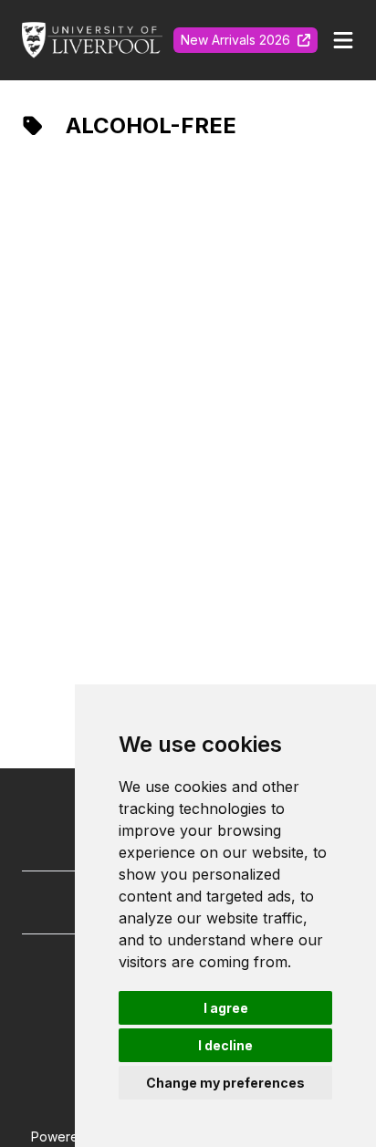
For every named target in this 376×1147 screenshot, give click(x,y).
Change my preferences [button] (225, 1082)
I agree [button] (226, 1008)
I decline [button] (225, 1045)
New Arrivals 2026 (235, 39)
